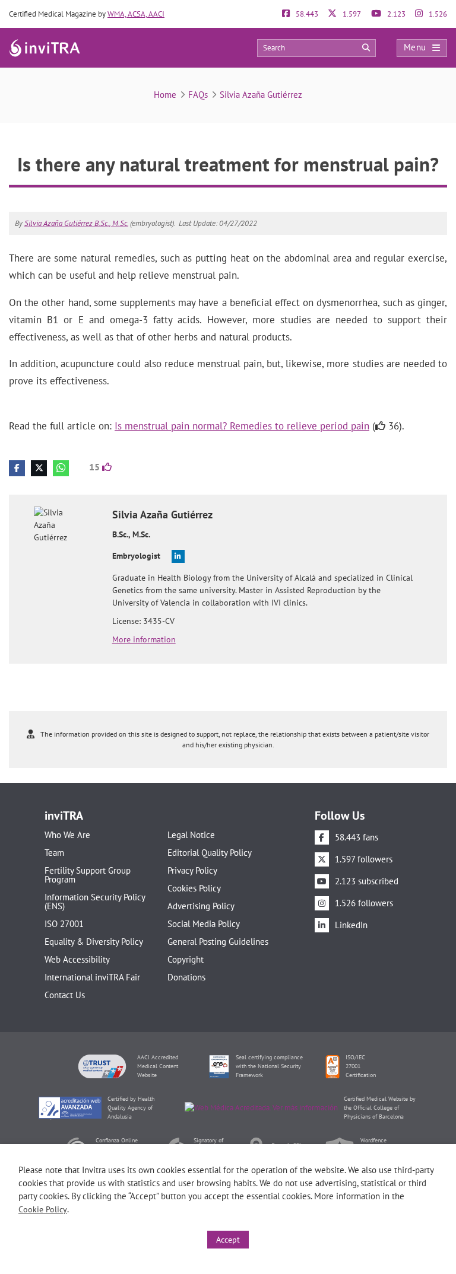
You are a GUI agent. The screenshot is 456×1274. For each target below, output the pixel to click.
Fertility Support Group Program (88, 875)
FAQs (198, 94)
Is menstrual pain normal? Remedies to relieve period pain (242, 425)
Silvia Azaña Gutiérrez (261, 94)
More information (144, 639)
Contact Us (65, 994)
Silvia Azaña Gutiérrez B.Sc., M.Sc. (76, 223)
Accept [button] (228, 1239)
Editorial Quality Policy (209, 852)
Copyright (185, 959)
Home (165, 94)
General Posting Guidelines (217, 941)
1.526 (437, 14)
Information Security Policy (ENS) (95, 901)
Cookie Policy (42, 1209)
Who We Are (67, 834)
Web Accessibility (77, 959)
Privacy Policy (192, 870)
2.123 (395, 14)
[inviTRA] (44, 47)
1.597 (351, 14)
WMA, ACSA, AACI (135, 14)
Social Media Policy (203, 923)
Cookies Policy (194, 888)
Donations (186, 977)
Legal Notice (191, 834)
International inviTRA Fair (92, 977)
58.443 (306, 14)
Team (54, 852)
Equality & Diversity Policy (94, 941)
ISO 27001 (64, 923)
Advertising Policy (201, 906)
